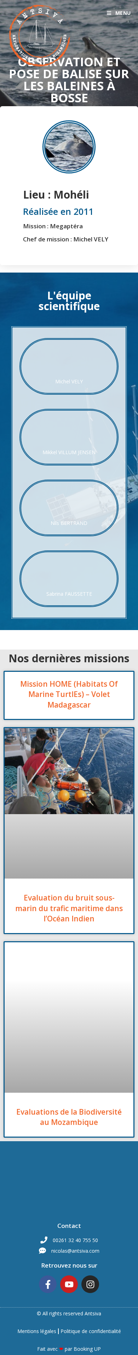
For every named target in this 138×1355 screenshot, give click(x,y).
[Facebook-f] (48, 1284)
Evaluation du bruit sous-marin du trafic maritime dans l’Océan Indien (69, 908)
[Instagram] (90, 1284)
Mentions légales (36, 1331)
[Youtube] (69, 1284)
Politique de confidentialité (91, 1331)
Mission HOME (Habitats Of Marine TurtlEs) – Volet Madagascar (69, 694)
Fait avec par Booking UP (69, 1348)
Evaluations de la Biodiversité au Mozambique (69, 1117)
